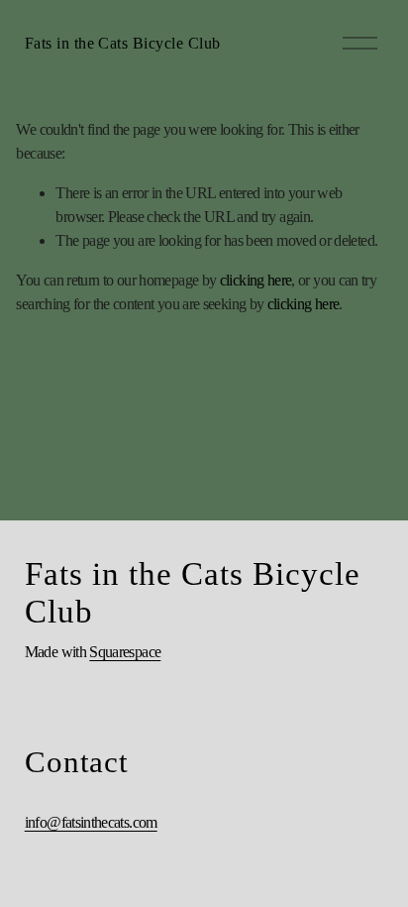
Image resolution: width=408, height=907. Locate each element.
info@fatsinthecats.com (91, 822)
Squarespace (124, 651)
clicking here (256, 280)
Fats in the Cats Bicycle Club (123, 43)
